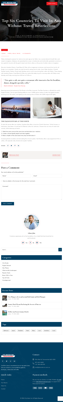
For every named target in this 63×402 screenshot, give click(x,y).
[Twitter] (11, 145)
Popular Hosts (40, 35)
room (39, 330)
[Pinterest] (15, 145)
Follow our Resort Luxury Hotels (18, 312)
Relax (14, 53)
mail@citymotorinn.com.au (42, 367)
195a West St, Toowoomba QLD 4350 (45, 359)
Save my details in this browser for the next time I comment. (19, 181)
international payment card (43, 381)
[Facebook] (7, 145)
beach (13, 330)
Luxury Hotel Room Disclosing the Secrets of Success (24, 304)
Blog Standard (27, 35)
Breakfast (20, 330)
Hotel (10, 53)
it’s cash (59, 379)
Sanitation (46, 330)
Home (17, 35)
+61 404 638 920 (40, 364)
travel (19, 53)
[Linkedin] (18, 145)
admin (4, 53)
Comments (27, 53)
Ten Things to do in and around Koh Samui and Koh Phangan (26, 297)
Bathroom (6, 330)
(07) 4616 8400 (39, 362)
